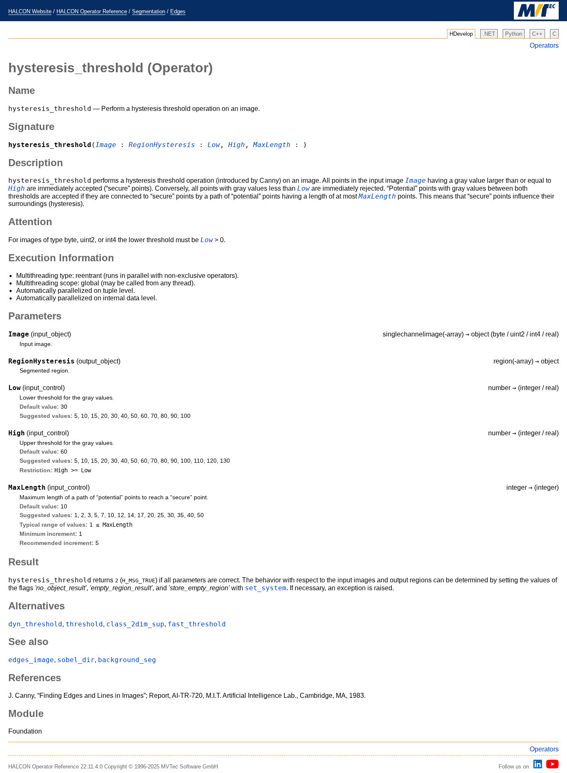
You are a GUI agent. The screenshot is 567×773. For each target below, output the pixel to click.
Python (513, 34)
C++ (537, 34)
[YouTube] (551, 766)
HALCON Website (29, 11)
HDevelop (461, 34)
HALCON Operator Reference (91, 11)
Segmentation (148, 11)
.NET (489, 34)
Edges (178, 11)
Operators (544, 45)
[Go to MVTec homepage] (536, 18)
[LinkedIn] (537, 766)
